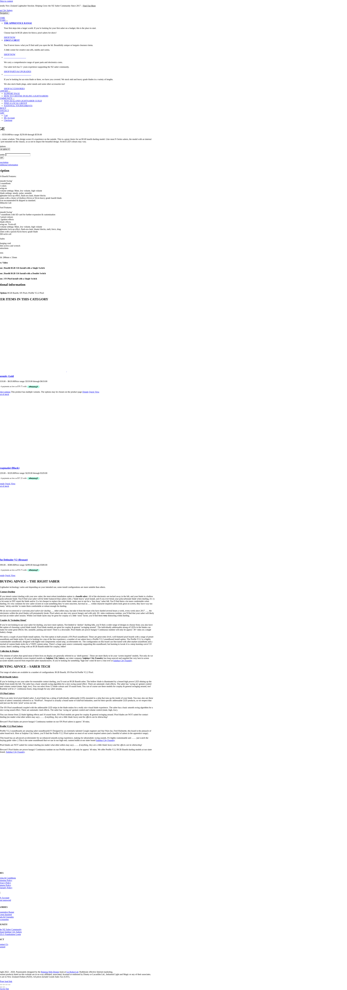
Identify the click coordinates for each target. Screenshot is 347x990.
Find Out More (89, 6)
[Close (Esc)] (9, 984)
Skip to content (6, 1)
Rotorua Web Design (50, 972)
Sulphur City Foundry (105, 740)
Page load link (6, 981)
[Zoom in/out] (1, 984)
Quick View (94, 392)
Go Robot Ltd (72, 972)
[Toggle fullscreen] (4, 984)
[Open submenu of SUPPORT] (9, 91)
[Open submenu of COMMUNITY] (13, 99)
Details (85, 392)
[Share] (6, 984)
